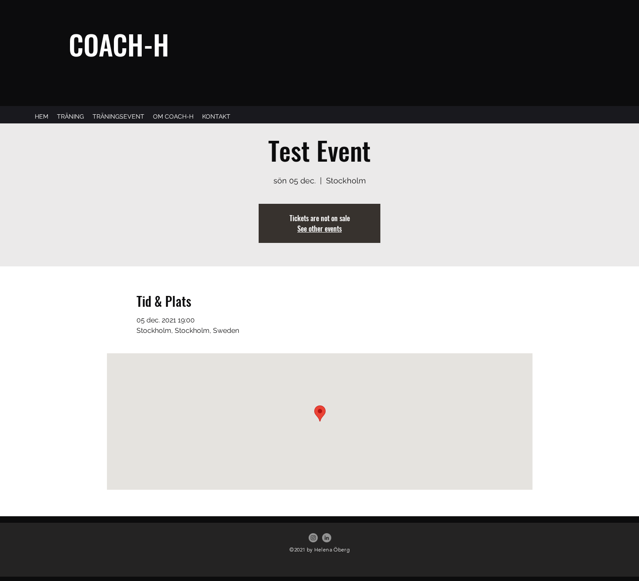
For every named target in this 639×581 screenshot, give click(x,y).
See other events (319, 228)
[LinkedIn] (326, 537)
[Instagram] (313, 537)
